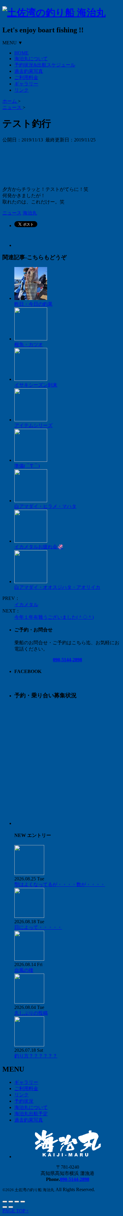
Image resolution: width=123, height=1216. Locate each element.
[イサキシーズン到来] (30, 379)
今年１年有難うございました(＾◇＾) (54, 617)
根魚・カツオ (28, 344)
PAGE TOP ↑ (15, 1210)
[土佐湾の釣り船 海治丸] (54, 12)
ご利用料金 (26, 77)
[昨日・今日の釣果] (30, 298)
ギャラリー (26, 83)
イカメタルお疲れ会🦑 (38, 546)
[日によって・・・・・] (29, 916)
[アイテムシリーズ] (30, 419)
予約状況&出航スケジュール (44, 64)
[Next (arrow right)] (10, 1207)
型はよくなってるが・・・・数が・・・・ (59, 884)
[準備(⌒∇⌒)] (30, 460)
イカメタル (26, 604)
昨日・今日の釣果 (33, 304)
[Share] (10, 1202)
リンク (21, 90)
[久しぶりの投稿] (29, 1001)
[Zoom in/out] (22, 1202)
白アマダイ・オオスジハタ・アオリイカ (57, 587)
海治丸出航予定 (31, 1113)
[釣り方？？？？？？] (29, 1044)
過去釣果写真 (28, 71)
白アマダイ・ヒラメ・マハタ (45, 506)
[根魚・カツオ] (30, 338)
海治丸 (30, 212)
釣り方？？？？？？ (35, 1055)
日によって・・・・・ (38, 927)
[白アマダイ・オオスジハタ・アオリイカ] (30, 581)
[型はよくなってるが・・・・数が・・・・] (29, 873)
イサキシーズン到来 (35, 384)
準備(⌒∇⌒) (27, 465)
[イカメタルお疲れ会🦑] (30, 541)
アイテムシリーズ (33, 425)
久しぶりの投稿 (31, 1013)
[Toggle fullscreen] (16, 1202)
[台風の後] (29, 959)
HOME (21, 52)
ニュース (11, 212)
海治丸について (31, 58)
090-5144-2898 (67, 659)
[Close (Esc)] (4, 1202)
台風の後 (23, 970)
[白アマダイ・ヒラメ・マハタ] (30, 500)
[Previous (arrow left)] (4, 1207)
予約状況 (23, 1101)
